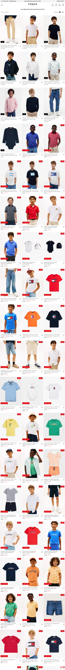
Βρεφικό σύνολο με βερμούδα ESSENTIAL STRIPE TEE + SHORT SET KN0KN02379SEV (51, 480)
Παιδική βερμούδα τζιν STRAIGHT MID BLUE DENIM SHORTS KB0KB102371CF (9, 371)
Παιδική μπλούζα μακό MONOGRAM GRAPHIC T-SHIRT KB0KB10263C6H (51, 552)
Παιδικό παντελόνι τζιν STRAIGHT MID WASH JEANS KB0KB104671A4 (51, 118)
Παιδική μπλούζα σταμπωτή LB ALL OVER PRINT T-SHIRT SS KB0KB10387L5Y (8, 624)
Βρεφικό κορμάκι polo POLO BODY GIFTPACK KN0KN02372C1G (50, 263)
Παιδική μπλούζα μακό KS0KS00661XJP (8, 659)
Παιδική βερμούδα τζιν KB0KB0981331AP (51, 623)
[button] (53, 4)
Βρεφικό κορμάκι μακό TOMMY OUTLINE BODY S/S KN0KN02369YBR (30, 407)
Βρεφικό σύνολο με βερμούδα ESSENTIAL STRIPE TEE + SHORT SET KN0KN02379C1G (8, 516)
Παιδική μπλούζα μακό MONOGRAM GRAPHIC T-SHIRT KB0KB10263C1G (7, 588)
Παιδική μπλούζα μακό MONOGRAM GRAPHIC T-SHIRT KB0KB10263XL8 (29, 552)
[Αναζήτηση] (53, 4)
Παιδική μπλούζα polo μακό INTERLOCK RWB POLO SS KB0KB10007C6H (8, 263)
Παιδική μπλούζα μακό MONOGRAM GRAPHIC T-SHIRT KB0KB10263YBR (7, 552)
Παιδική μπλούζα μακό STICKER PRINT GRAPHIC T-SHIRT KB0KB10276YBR (51, 227)
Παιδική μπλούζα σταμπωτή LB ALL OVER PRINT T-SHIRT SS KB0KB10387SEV (51, 588)
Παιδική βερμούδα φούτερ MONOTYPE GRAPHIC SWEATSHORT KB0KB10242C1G (51, 516)
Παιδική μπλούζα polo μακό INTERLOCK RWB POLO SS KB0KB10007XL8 (29, 227)
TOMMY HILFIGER (10, 47)
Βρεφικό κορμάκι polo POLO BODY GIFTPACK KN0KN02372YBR (28, 263)
